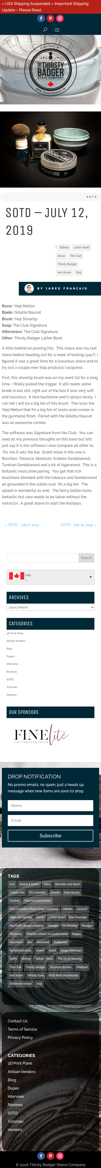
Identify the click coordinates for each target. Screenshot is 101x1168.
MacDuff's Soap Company (26, 925)
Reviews (12, 671)
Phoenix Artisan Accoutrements (47, 934)
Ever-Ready (72, 892)
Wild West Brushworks (63, 975)
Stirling (26, 958)
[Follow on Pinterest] (50, 18)
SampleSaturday (20, 950)
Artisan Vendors (16, 640)
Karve (40, 917)
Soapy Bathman (71, 950)
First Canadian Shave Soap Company (34, 909)
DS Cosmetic (37, 892)
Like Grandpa (78, 917)
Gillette (64, 247)
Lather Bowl (81, 247)
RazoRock (16, 942)
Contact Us (17, 1021)
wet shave (64, 272)
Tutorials (12, 687)
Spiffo (13, 958)
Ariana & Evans (29, 884)
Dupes (11, 656)
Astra (47, 884)
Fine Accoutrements (37, 900)
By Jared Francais (62, 288)
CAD (28, 575)
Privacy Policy (20, 1037)
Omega (53, 925)
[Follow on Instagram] (60, 18)
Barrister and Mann (67, 884)
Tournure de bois (61, 967)
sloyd (52, 950)
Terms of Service (22, 1029)
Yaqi (78, 272)
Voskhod (82, 967)
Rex (29, 942)
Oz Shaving (69, 925)
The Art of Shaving (69, 958)
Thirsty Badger (67, 264)
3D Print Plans (15, 633)
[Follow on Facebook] (41, 18)
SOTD (92, 197)
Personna (16, 934)
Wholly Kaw (36, 975)
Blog (9, 648)
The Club (76, 256)
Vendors (11, 694)
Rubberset (60, 942)
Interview (12, 664)
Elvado (55, 892)
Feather (15, 900)
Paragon (87, 925)
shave (61, 256)
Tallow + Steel (44, 958)
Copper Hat (17, 892)
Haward (82, 909)
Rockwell (43, 942)
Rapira (76, 934)
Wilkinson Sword (21, 983)
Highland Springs (21, 917)
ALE (12, 884)
